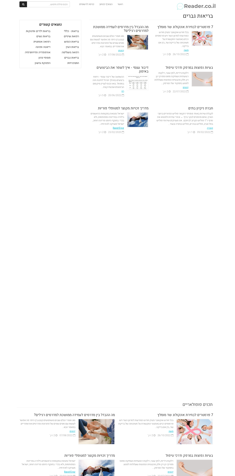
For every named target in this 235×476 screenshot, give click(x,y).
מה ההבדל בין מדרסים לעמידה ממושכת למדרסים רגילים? (120, 28)
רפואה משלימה (70, 52)
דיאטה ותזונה (43, 47)
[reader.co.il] (196, 4)
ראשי (120, 4)
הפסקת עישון (42, 63)
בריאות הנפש (71, 42)
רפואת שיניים (71, 36)
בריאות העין (72, 47)
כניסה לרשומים (86, 4)
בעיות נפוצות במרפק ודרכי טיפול (189, 67)
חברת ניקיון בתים (200, 108)
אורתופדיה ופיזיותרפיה (37, 52)
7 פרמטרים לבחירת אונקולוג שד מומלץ (185, 26)
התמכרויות (73, 63)
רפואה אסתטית (42, 42)
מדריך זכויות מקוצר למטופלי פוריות (123, 108)
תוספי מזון (44, 58)
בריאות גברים (71, 58)
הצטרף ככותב (106, 4)
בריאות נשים (43, 36)
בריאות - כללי (71, 31)
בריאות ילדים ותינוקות (38, 31)
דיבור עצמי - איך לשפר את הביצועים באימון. (122, 69)
